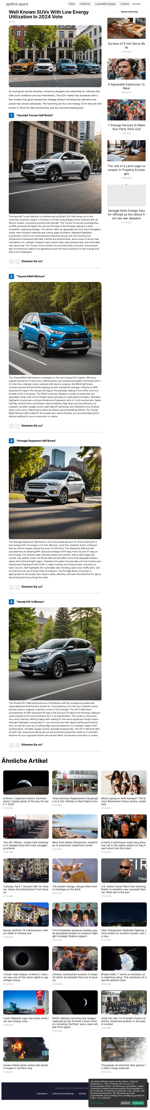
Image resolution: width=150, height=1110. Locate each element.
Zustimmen (138, 1103)
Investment (127, 3)
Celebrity (85, 3)
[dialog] (117, 1093)
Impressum (42, 1093)
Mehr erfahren (97, 1103)
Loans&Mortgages (105, 3)
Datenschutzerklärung (63, 1093)
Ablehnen (125, 1103)
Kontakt (136, 3)
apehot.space (17, 3)
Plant (72, 3)
